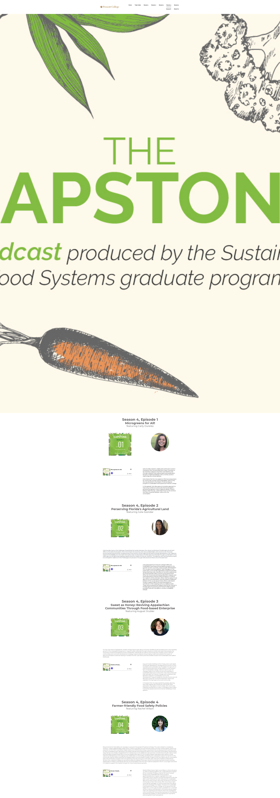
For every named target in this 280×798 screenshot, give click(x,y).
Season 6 (168, 9)
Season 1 (146, 5)
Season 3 (161, 5)
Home (130, 5)
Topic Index (138, 5)
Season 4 (168, 5)
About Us (176, 9)
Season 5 (176, 5)
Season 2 (153, 5)
